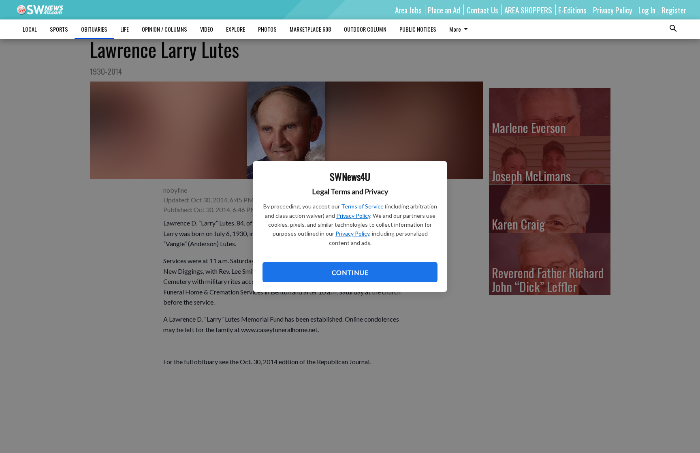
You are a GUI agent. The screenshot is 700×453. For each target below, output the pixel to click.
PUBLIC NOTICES (417, 29)
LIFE (124, 29)
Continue (350, 272)
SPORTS (59, 29)
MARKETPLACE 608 (310, 29)
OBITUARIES (94, 29)
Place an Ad (444, 9)
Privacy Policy (353, 215)
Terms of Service (362, 206)
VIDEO (206, 29)
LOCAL (30, 29)
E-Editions (572, 9)
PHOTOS (267, 29)
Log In (646, 9)
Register (674, 9)
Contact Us (482, 9)
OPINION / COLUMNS (164, 29)
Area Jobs (408, 9)
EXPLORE (235, 29)
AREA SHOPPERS (528, 9)
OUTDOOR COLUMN (365, 29)
